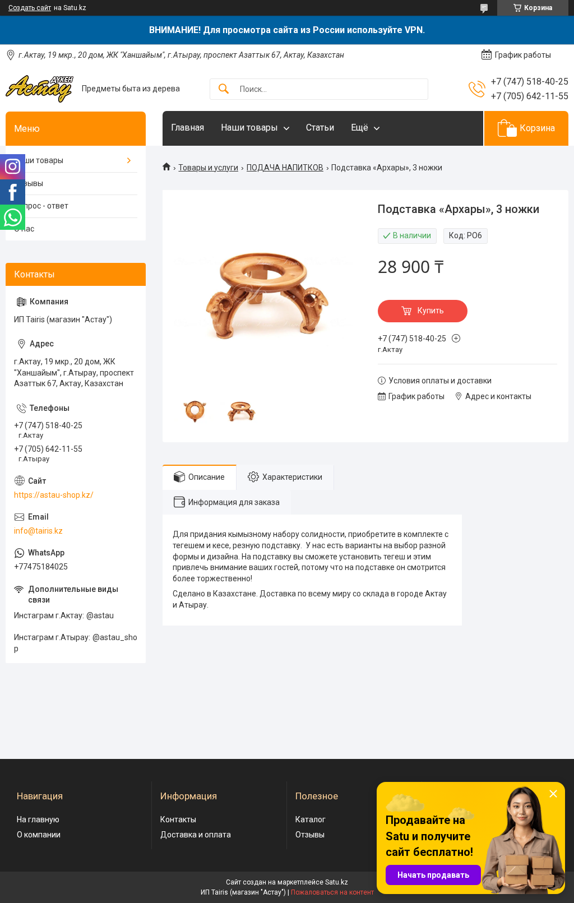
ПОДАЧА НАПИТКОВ (285, 167)
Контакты (178, 819)
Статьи (320, 127)
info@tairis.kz (38, 530)
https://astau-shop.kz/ (54, 494)
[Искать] (224, 89)
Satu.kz (336, 882)
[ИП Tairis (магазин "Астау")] (39, 89)
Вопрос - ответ (41, 205)
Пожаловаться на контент (332, 892)
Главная (187, 127)
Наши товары (249, 127)
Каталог (310, 819)
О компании (39, 834)
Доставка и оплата (195, 834)
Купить (431, 310)
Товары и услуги (208, 167)
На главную (38, 819)
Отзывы (28, 183)
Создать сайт (29, 8)
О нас (24, 228)
